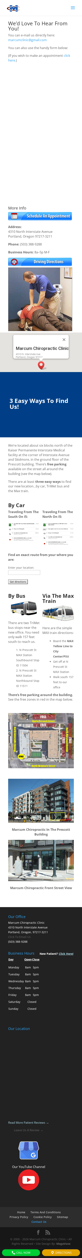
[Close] (64, 339)
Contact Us (38, 1222)
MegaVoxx (63, 1244)
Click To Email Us (19, 937)
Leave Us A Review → (28, 1130)
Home (21, 1212)
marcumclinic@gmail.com (27, 40)
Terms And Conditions (45, 1212)
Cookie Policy (42, 1217)
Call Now (23, 1252)
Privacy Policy (19, 1217)
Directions (63, 1252)
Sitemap (62, 1217)
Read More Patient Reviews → (28, 1122)
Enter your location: (21, 567)
